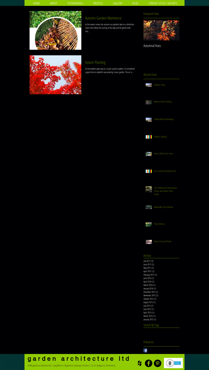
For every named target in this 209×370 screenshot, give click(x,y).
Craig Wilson (58, 365)
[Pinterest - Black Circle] (157, 363)
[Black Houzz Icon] (139, 363)
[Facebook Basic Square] (145, 350)
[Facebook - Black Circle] (148, 363)
